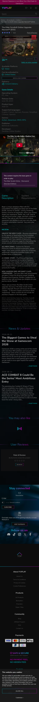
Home (3, 20)
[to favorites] (36, 59)
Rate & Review (32, 33)
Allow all (19, 691)
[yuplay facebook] (30, 534)
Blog (19, 619)
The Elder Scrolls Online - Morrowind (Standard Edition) (16, 182)
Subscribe (8, 507)
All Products (19, 597)
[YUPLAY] (7, 8)
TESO (7, 69)
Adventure (12, 120)
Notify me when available (29, 62)
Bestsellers (19, 601)
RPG (24, 120)
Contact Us (19, 628)
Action (18, 20)
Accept (13, 502)
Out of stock (29, 58)
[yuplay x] (24, 534)
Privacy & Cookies (19, 583)
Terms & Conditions (15, 502)
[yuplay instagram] (19, 534)
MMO (19, 120)
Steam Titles (19, 607)
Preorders (19, 604)
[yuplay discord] (8, 534)
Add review (19, 464)
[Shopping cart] (30, 8)
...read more (32, 366)
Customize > (19, 698)
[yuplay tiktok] (14, 534)
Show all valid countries (19, 78)
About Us (19, 576)
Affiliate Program (19, 622)
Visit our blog (19, 524)
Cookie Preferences (19, 586)
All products (11, 20)
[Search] (36, 13)
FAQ (19, 625)
